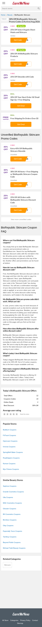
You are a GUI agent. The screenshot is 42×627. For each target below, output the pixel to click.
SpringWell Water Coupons (13, 452)
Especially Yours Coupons (12, 531)
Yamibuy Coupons (9, 537)
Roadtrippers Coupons (11, 458)
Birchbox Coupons (9, 520)
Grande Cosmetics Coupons (13, 492)
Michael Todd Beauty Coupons (14, 548)
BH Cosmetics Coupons (11, 514)
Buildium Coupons (9, 430)
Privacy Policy (25, 620)
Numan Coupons (9, 463)
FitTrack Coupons (9, 435)
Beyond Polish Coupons (12, 542)
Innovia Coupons (9, 447)
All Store (5, 620)
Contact (35, 620)
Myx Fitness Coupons (11, 469)
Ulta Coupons (8, 497)
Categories (14, 620)
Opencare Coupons (10, 441)
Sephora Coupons (9, 486)
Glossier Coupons (9, 509)
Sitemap (20, 623)
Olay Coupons (8, 525)
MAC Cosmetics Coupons (12, 503)
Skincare (7, 565)
